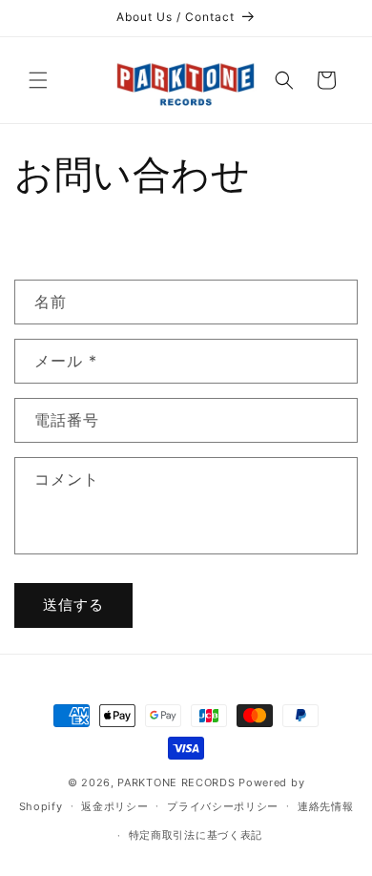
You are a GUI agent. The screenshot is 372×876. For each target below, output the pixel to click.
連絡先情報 (326, 806)
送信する (73, 604)
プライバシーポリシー (223, 806)
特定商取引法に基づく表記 (195, 835)
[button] (38, 80)
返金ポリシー (114, 806)
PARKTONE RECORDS (176, 782)
